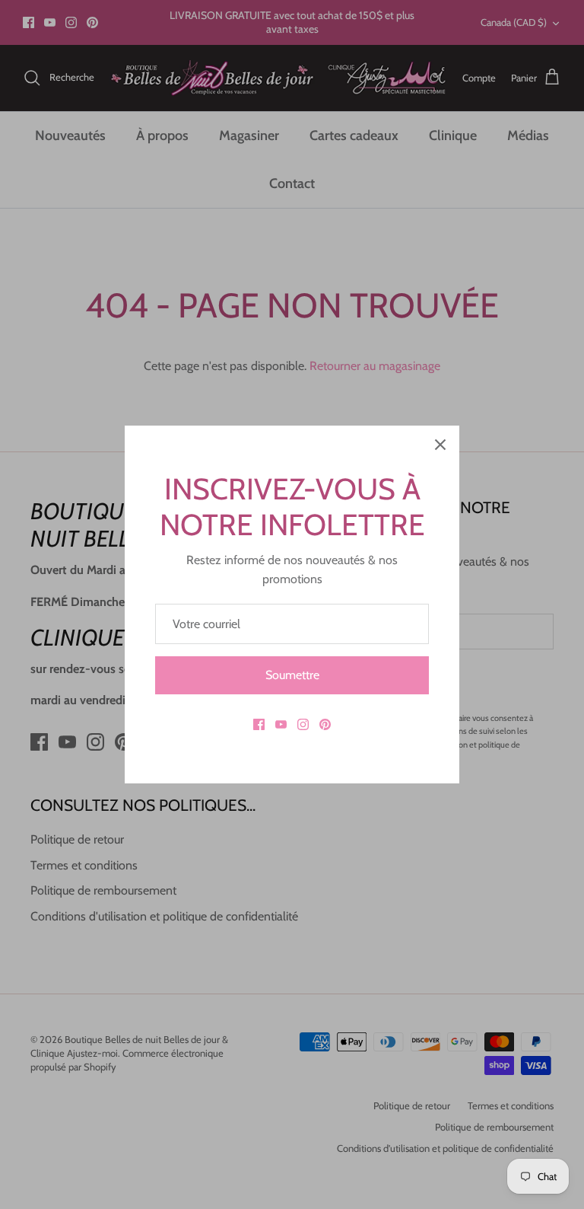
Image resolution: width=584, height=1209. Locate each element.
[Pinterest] (325, 724)
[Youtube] (281, 724)
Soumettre (292, 675)
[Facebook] (259, 724)
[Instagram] (303, 724)
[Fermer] (440, 444)
